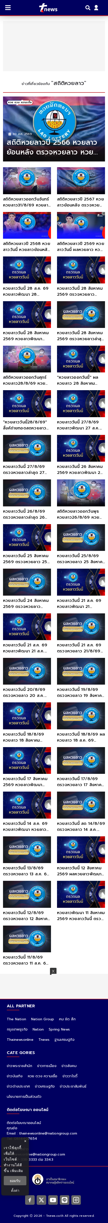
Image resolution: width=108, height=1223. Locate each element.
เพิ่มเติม (16, 1170)
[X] (41, 1200)
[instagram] (76, 1200)
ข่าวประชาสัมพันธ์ (73, 1086)
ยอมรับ (15, 1180)
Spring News (59, 1029)
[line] (64, 1200)
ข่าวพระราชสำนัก (19, 1066)
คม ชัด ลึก (67, 1019)
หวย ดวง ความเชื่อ (43, 1076)
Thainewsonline (20, 1039)
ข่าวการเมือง (47, 1066)
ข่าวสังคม (69, 1066)
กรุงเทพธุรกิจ (17, 1029)
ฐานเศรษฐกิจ (65, 1039)
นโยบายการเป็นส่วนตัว (24, 1096)
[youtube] (53, 1200)
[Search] (88, 7)
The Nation (16, 1019)
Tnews (43, 1039)
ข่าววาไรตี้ (70, 1076)
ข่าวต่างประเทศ (18, 1086)
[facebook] (30, 1200)
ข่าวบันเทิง (15, 1076)
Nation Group (42, 1019)
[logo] (45, 7)
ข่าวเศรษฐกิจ (45, 1086)
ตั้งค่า (15, 1190)
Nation (38, 1029)
